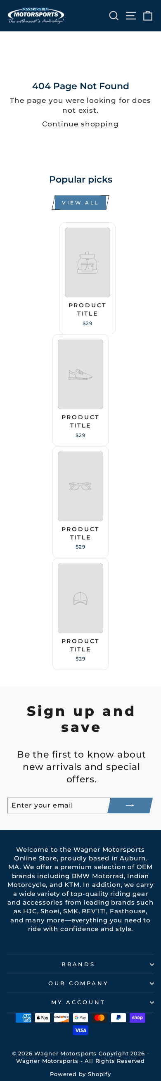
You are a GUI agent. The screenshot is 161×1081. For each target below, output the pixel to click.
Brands (79, 964)
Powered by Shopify (80, 1074)
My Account (78, 1002)
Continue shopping (80, 124)
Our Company (78, 983)
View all (80, 203)
